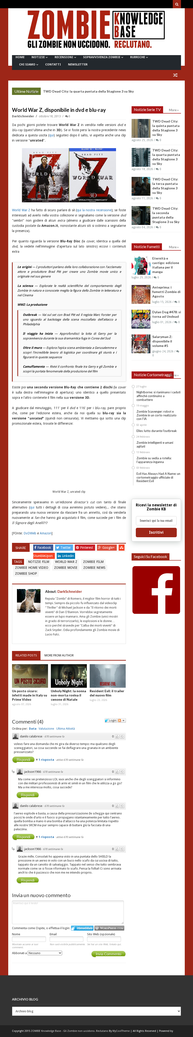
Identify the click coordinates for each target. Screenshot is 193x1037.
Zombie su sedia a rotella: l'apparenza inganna (154, 460)
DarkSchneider (23, 116)
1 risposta (47, 759)
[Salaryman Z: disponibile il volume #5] (141, 343)
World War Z (21, 210)
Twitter (66, 547)
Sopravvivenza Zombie (101, 57)
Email (53, 934)
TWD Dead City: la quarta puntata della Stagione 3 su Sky (88, 91)
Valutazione (46, 728)
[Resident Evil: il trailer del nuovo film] (108, 676)
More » (33, 92)
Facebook (44, 547)
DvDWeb (30, 533)
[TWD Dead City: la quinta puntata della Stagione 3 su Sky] (141, 128)
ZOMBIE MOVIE (65, 567)
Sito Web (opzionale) (101, 934)
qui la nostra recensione (94, 210)
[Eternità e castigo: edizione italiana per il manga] (141, 265)
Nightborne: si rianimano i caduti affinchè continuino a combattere (159, 395)
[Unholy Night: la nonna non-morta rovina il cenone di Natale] (69, 676)
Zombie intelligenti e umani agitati (155, 444)
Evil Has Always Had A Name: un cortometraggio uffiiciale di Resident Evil (158, 477)
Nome (16, 934)
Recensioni (64, 57)
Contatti (53, 64)
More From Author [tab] (59, 655)
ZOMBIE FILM (93, 562)
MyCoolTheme (121, 1031)
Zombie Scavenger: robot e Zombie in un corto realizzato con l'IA (157, 415)
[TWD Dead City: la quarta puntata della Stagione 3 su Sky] (141, 157)
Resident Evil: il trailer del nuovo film (107, 693)
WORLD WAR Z (66, 562)
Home (20, 57)
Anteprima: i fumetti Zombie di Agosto (166, 291)
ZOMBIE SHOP (26, 573)
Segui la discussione (121, 720)
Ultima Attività (65, 728)
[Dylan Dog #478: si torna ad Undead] (141, 319)
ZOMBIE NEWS (94, 567)
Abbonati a (20, 953)
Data (32, 728)
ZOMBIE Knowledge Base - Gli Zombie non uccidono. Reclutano (69, 1031)
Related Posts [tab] (26, 655)
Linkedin (68, 556)
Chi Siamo (27, 64)
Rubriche (137, 57)
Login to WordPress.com (109, 928)
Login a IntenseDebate (82, 928)
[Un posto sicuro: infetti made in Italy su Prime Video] (30, 676)
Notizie (38, 57)
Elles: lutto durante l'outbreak (157, 431)
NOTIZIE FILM (38, 562)
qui (51, 135)
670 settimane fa (54, 736)
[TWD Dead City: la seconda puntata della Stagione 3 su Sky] (141, 215)
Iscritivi (156, 532)
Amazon (46, 533)
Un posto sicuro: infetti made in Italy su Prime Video (29, 695)
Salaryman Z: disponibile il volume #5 (162, 341)
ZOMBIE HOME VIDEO (31, 567)
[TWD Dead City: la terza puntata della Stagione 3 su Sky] (141, 186)
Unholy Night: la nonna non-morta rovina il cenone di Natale (68, 695)
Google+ (109, 547)
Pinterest (87, 547)
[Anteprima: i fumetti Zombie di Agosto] (141, 294)
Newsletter (78, 64)
